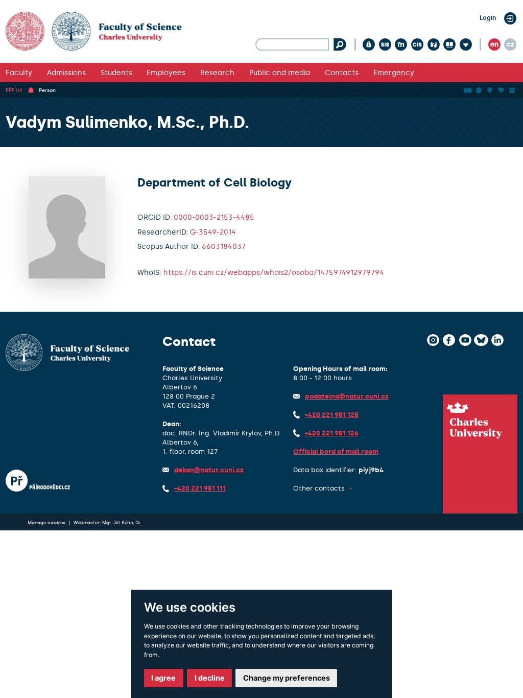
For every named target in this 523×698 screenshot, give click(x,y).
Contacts (342, 72)
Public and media (279, 72)
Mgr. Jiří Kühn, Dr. (121, 522)
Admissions (66, 72)
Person (47, 90)
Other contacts (319, 488)
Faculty (19, 72)
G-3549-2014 (213, 232)
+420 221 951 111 (200, 488)
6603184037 (224, 246)
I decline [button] (210, 677)
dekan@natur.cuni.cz (209, 470)
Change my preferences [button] (286, 677)
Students (116, 72)
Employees (166, 72)
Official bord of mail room (335, 451)
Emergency (393, 72)
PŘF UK (14, 90)
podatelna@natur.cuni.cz (347, 396)
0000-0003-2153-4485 (214, 217)
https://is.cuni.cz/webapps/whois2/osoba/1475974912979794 (273, 272)
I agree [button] (163, 677)
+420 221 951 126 (332, 433)
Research (217, 72)
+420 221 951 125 (332, 414)
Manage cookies (47, 522)
